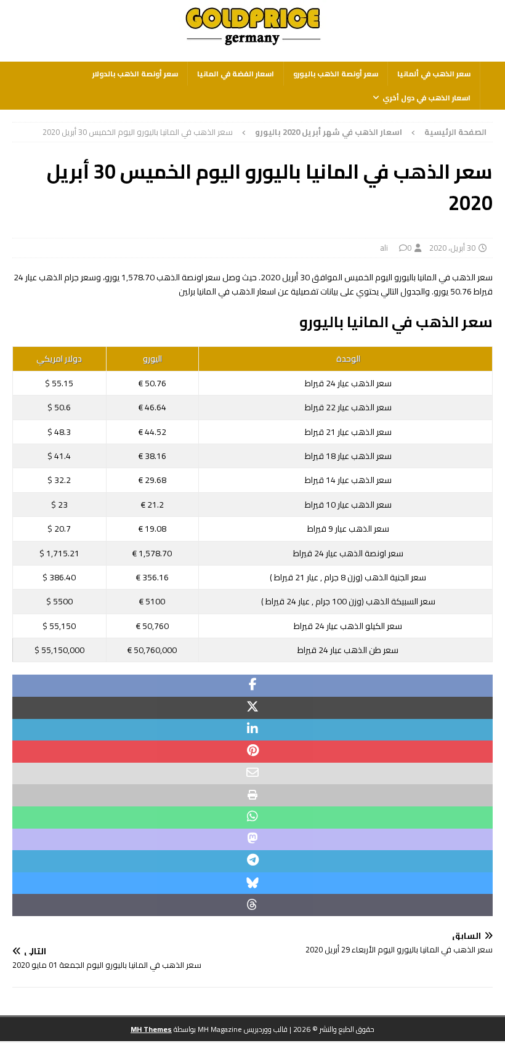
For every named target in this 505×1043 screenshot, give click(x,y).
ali (384, 247)
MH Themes (151, 1029)
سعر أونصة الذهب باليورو (335, 74)
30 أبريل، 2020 (452, 247)
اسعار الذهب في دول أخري (426, 98)
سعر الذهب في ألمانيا (434, 74)
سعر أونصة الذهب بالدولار (135, 74)
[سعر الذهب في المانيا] (252, 46)
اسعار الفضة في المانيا (235, 74)
